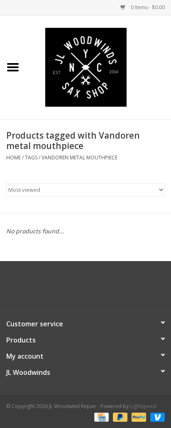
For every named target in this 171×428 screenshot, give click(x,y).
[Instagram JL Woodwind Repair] (100, 286)
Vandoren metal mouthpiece (79, 157)
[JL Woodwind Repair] (98, 67)
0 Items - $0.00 (147, 7)
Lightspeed (143, 406)
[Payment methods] (100, 416)
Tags (31, 157)
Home (13, 157)
